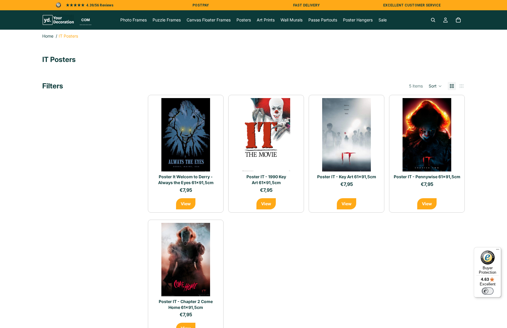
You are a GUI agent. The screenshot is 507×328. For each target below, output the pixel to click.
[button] (85, 20)
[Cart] (458, 20)
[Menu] (497, 250)
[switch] (488, 291)
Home (47, 35)
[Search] (433, 20)
